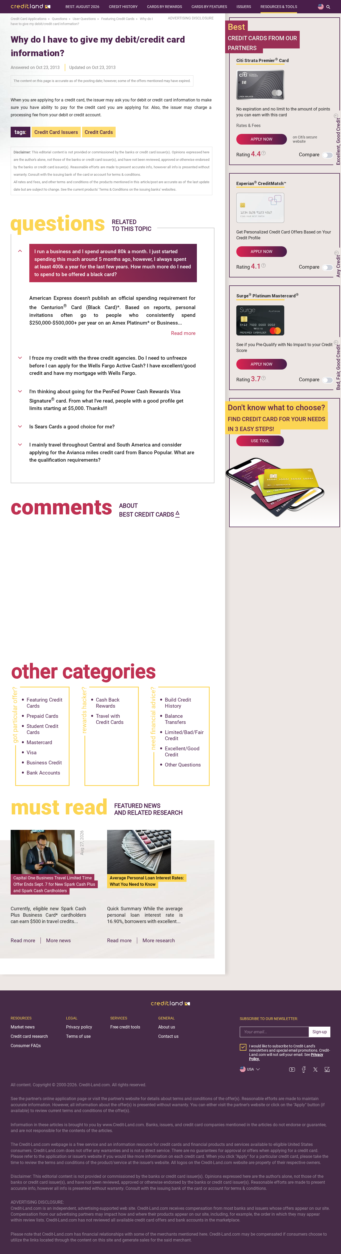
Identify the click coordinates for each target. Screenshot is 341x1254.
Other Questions (183, 765)
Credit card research (29, 1036)
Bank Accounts (43, 773)
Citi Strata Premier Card (262, 60)
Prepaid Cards (42, 716)
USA (250, 1069)
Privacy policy (79, 1027)
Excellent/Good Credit (182, 751)
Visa (31, 752)
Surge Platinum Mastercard (267, 295)
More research (159, 940)
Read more (183, 333)
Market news (23, 1027)
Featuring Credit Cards (44, 703)
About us (166, 1027)
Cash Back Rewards (108, 703)
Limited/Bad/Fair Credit (184, 735)
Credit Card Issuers (56, 132)
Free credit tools (125, 1027)
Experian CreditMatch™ (261, 183)
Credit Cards (99, 132)
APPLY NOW (261, 139)
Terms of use (78, 1036)
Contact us (168, 1036)
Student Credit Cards (42, 729)
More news (58, 940)
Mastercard (39, 742)
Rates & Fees (248, 125)
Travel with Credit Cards (110, 719)
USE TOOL (260, 441)
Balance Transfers (175, 719)
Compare (309, 154)
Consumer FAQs (26, 1045)
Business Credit (44, 763)
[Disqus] (112, 586)
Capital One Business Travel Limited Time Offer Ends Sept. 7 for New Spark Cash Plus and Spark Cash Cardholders (54, 884)
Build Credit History (178, 703)
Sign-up (319, 1031)
